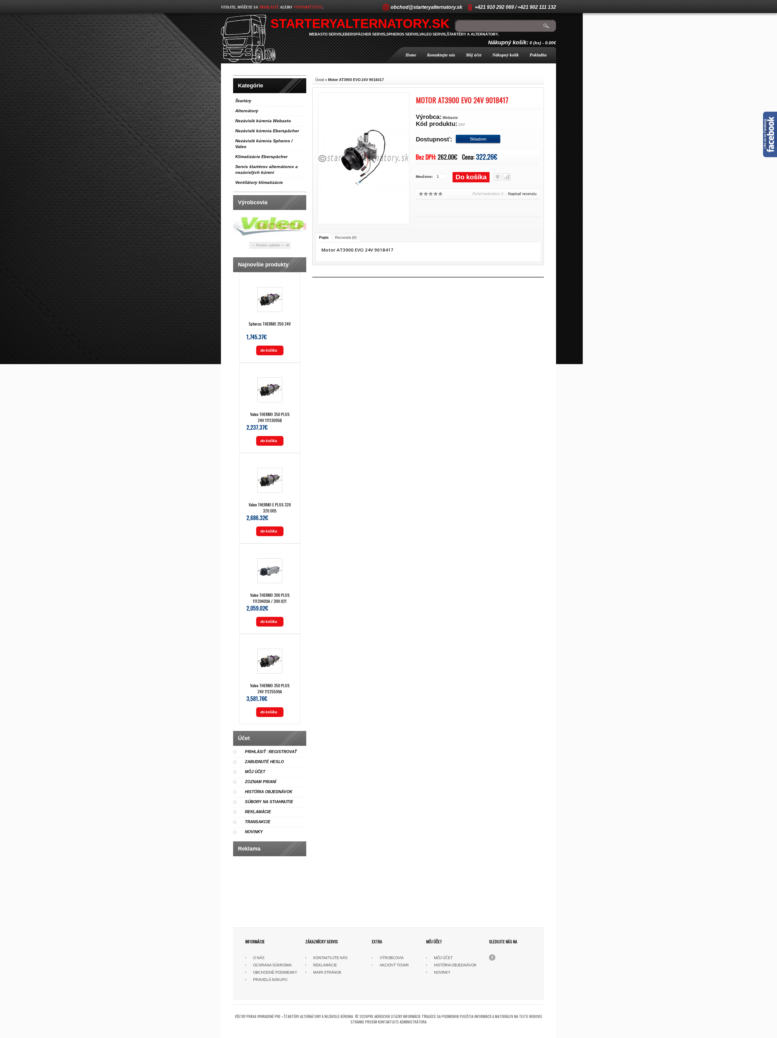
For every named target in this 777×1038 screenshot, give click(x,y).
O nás (258, 958)
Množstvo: (424, 176)
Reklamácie (258, 812)
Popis (324, 237)
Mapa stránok (327, 972)
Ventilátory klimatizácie (259, 182)
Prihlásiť (255, 751)
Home (410, 55)
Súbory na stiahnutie (269, 802)
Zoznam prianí (260, 781)
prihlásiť (268, 7)
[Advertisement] (269, 889)
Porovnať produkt (507, 177)
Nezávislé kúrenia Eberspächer (267, 130)
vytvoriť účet (307, 7)
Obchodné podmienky (275, 972)
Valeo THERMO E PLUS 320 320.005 (270, 507)
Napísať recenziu (522, 194)
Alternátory (246, 110)
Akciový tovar (394, 965)
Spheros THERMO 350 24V (270, 323)
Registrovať (283, 751)
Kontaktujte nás (441, 55)
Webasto (450, 118)
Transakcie (257, 822)
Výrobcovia (392, 958)
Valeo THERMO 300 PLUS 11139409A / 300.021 (270, 598)
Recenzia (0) (346, 237)
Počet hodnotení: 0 (488, 194)
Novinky (254, 832)
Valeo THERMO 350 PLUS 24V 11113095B (270, 417)
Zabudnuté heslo (264, 761)
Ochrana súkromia (272, 965)
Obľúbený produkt (497, 177)
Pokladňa (538, 55)
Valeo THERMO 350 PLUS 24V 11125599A (270, 688)
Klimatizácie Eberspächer (261, 156)
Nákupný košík (505, 55)
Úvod (319, 80)
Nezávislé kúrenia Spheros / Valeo (264, 143)
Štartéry (243, 100)
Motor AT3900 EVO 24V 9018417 (356, 80)
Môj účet (473, 55)
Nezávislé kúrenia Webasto (263, 120)
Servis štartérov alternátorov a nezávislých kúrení (266, 169)
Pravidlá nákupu (270, 980)
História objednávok (268, 791)
